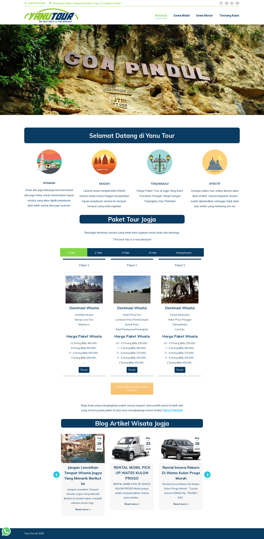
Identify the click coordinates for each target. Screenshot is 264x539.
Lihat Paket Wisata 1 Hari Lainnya (132, 388)
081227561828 (172, 410)
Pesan (84, 369)
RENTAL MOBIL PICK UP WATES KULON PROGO (132, 472)
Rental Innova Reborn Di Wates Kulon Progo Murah (181, 472)
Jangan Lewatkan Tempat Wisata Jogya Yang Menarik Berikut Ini (83, 475)
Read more (82, 509)
